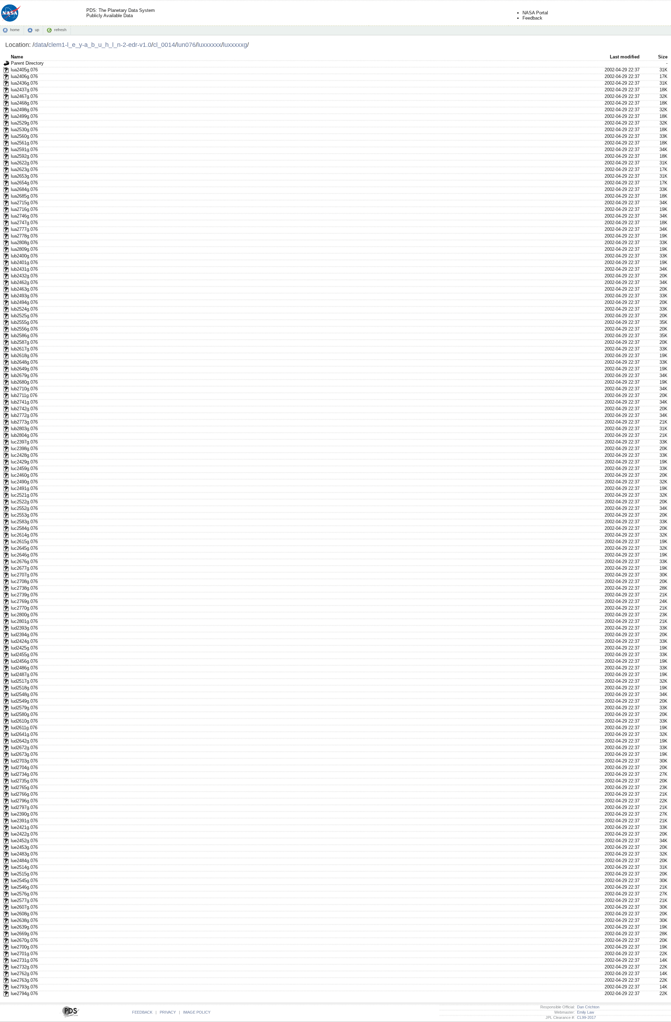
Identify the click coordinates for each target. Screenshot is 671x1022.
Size (663, 56)
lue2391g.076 (24, 820)
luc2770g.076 (24, 608)
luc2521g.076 (24, 495)
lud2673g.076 (24, 754)
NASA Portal (535, 12)
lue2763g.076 (24, 980)
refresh (60, 30)
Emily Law (584, 1012)
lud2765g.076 (24, 787)
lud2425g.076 (24, 648)
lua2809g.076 (24, 249)
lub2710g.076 (24, 388)
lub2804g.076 (24, 435)
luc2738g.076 (24, 588)
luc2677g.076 (24, 568)
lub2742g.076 (24, 408)
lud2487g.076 (24, 674)
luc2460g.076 (24, 475)
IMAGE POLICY (196, 1012)
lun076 (186, 44)
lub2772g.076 (24, 415)
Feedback (532, 18)
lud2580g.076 (24, 714)
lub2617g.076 (24, 349)
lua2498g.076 (24, 109)
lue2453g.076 (24, 847)
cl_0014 (164, 44)
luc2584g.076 (24, 528)
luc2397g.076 (24, 442)
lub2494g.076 (24, 302)
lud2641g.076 (24, 734)
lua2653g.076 (24, 176)
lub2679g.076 (24, 375)
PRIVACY (168, 1012)
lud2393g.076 (24, 628)
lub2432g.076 (24, 275)
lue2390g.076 (24, 814)
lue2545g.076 (24, 880)
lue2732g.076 (24, 967)
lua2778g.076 (24, 236)
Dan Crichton (587, 1007)
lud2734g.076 (24, 774)
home (15, 30)
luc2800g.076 (24, 614)
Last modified (625, 56)
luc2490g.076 (24, 481)
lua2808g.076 (24, 242)
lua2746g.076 (24, 216)
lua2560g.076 (24, 136)
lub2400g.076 (24, 255)
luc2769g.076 (24, 601)
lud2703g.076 (24, 761)
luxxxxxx (209, 44)
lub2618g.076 (24, 355)
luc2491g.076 (24, 488)
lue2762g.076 (24, 973)
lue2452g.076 (24, 840)
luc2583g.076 (24, 521)
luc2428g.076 (24, 455)
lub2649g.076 (24, 368)
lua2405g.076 (24, 69)
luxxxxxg (235, 44)
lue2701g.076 (24, 953)
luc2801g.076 (24, 621)
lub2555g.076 (24, 322)
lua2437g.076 (24, 89)
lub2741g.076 (24, 402)
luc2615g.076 (24, 541)
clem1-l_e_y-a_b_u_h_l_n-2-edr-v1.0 (99, 44)
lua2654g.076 (24, 182)
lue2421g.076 (24, 827)
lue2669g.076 (24, 933)
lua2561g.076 (24, 143)
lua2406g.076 (24, 76)
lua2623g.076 (24, 169)
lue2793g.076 (24, 986)
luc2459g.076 (24, 468)
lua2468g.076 (24, 103)
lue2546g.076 (24, 887)
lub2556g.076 (24, 329)
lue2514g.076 (24, 867)
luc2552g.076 (24, 508)
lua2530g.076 (24, 129)
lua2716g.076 (24, 209)
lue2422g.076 (24, 834)
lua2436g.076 (24, 83)
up (37, 30)
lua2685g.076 (24, 196)
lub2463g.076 (24, 289)
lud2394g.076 (24, 634)
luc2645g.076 (24, 548)
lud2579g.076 (24, 707)
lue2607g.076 (24, 907)
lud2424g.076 (24, 641)
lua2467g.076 (24, 96)
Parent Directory (27, 63)
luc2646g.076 (24, 555)
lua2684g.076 (24, 189)
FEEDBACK (142, 1012)
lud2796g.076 (24, 800)
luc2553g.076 (24, 515)
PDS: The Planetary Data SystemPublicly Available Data (120, 13)
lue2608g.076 (24, 913)
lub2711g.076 (24, 395)
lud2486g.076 (24, 667)
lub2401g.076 (24, 262)
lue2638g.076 (24, 920)
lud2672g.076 (24, 747)
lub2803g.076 (24, 428)
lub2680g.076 (24, 382)
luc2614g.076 (24, 535)
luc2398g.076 (24, 448)
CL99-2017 (585, 1017)
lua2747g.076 (24, 222)
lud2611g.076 (24, 727)
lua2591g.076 (24, 149)
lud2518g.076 (24, 687)
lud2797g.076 (24, 807)
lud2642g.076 (24, 741)
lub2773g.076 (24, 422)
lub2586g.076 (24, 335)
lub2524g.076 (24, 309)
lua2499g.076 (24, 116)
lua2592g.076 (24, 156)
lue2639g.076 (24, 927)
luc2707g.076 (24, 574)
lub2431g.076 (24, 269)
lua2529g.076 (24, 123)
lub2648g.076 (24, 362)
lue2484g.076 (24, 860)
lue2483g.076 (24, 854)
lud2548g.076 (24, 694)
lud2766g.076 (24, 794)
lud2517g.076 (24, 681)
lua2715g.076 (24, 202)
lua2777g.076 (24, 229)
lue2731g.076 (24, 960)
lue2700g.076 (24, 947)
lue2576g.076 (24, 893)
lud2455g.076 (24, 654)
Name (17, 56)
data (40, 44)
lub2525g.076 (24, 315)
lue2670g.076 (24, 940)
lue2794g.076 (24, 993)
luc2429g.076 (24, 461)
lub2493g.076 (24, 295)
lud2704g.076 (24, 767)
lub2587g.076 (24, 342)
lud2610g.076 (24, 721)
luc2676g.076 (24, 561)
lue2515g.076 (24, 873)
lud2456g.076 (24, 661)
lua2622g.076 (24, 162)
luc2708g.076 (24, 581)
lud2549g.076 (24, 701)
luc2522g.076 (24, 501)
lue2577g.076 (24, 900)
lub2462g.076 (24, 282)
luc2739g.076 (24, 594)
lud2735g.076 (24, 780)
